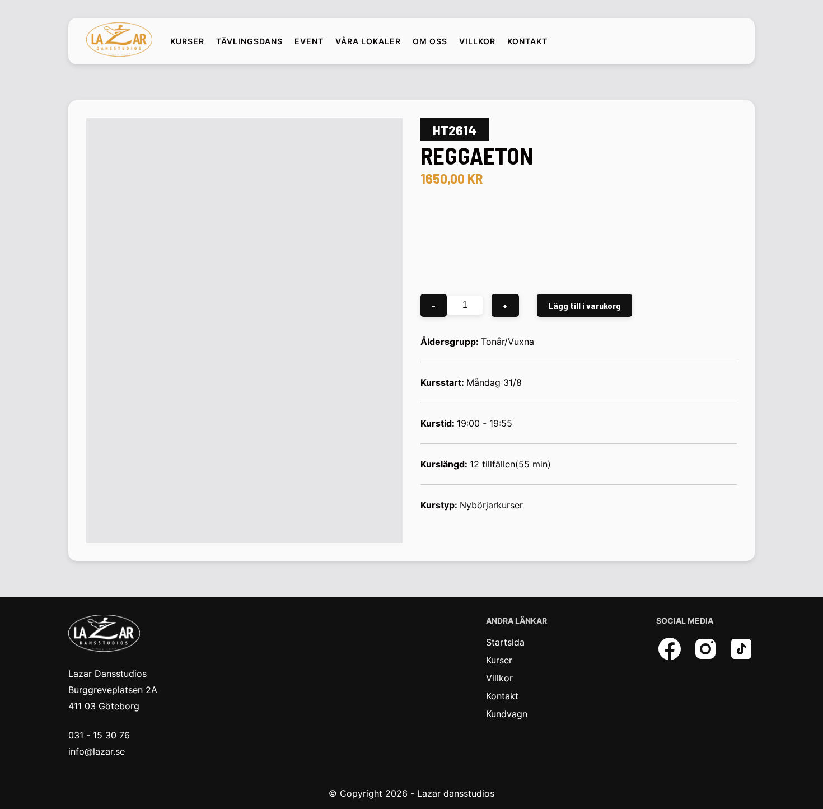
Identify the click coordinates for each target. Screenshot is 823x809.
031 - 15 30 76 (99, 735)
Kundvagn (506, 713)
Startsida (505, 642)
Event (309, 41)
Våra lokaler (368, 41)
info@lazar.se (96, 751)
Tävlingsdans (249, 41)
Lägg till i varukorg (584, 305)
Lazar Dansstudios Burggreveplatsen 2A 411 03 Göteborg (112, 690)
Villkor (477, 41)
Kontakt (527, 41)
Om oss (430, 41)
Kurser (187, 41)
